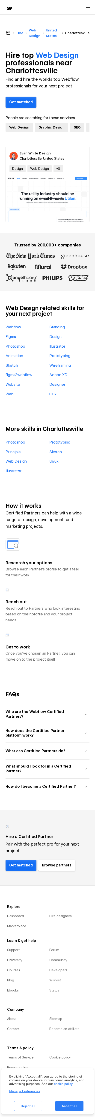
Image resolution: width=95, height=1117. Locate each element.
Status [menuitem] (54, 990)
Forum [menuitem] (54, 950)
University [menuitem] (14, 960)
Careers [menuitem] (13, 1029)
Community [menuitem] (58, 960)
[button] (58, 168)
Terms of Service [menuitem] (20, 1057)
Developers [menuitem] (58, 970)
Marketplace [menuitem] (16, 926)
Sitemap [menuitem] (55, 1019)
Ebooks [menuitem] (13, 990)
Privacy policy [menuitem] (18, 1067)
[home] (9, 9)
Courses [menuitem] (13, 970)
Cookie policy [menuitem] (60, 1057)
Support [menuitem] (13, 950)
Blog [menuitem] (10, 980)
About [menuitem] (11, 1019)
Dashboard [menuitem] (15, 916)
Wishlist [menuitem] (55, 980)
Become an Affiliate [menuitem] (64, 1029)
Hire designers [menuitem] (60, 916)
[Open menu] (88, 7)
